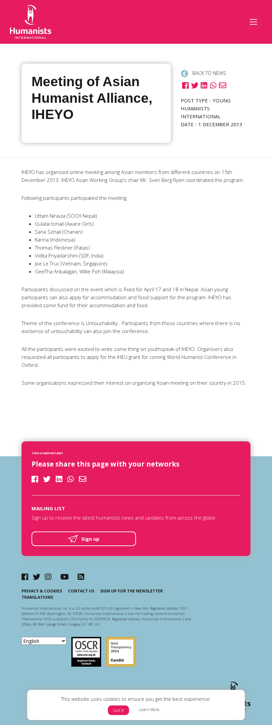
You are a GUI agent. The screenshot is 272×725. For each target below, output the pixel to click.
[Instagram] (48, 577)
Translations (37, 597)
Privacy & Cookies (42, 591)
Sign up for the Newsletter (131, 591)
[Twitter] (36, 577)
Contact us (81, 591)
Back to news (208, 73)
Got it (118, 710)
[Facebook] (25, 577)
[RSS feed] (81, 577)
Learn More (149, 709)
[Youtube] (64, 577)
